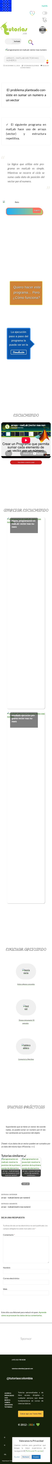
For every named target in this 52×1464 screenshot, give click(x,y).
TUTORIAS (8, 1407)
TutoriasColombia (31, 66)
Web (5, 1289)
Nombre (6, 1267)
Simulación (18, 352)
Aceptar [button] (36, 1457)
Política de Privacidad (8, 1326)
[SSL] (5, 1452)
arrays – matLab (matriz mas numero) (15, 1205)
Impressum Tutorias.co (9, 1461)
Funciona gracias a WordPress (26, 1326)
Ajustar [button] (17, 1457)
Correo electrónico (11, 1278)
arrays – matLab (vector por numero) (15, 1196)
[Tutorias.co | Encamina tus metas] (14, 19)
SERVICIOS (9, 1405)
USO (6, 1398)
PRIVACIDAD (9, 1395)
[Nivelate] (5, 5)
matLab (26, 1184)
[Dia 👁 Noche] (44, 13)
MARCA (7, 1400)
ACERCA (8, 1393)
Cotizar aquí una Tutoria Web (30, 1414)
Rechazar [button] (25, 1457)
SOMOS (7, 1402)
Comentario (9, 1235)
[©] (7, 1435)
